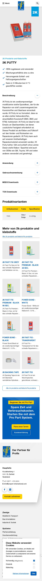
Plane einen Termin (21, 427)
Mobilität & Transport (10, 516)
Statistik (9, 564)
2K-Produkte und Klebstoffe (14, 59)
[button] (37, 3)
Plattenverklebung (8, 532)
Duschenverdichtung (9, 535)
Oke (33, 573)
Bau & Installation (8, 519)
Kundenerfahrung (21, 432)
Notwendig (14, 561)
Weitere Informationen (21, 573)
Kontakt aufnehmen (12, 496)
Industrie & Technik (9, 522)
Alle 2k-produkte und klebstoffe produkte (17, 236)
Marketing (9, 567)
